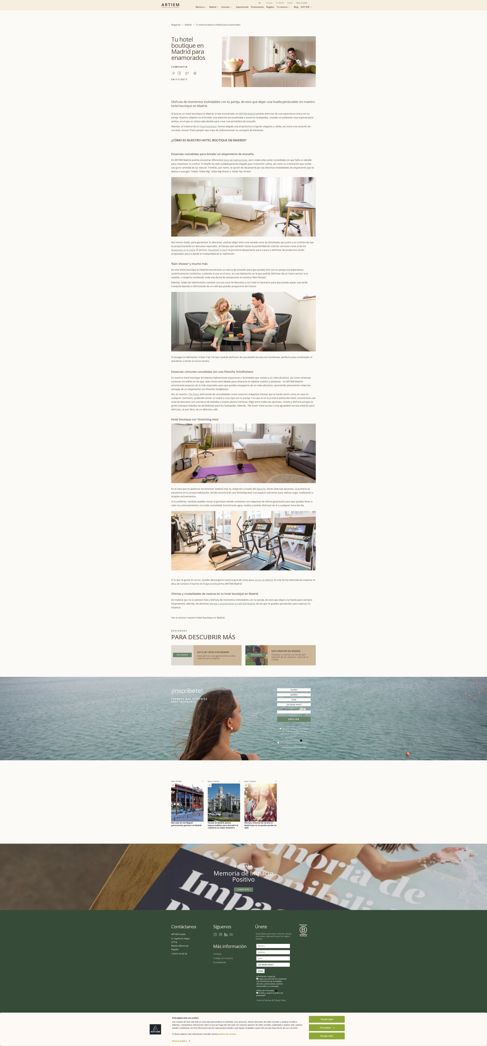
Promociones (257, 7)
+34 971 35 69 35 (179, 953)
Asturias (225, 7)
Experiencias (242, 7)
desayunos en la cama (183, 249)
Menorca (200, 7)
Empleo (290, 3)
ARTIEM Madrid (247, 113)
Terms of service (288, 747)
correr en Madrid (263, 579)
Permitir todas (327, 1019)
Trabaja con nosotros (223, 958)
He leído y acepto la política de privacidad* (294, 743)
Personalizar (325, 1027)
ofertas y (214, 603)
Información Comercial (266, 976)
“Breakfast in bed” (217, 249)
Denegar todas (326, 1036)
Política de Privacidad (266, 990)
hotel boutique (208, 126)
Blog (296, 7)
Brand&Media (219, 962)
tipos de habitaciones (235, 159)
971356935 (280, 3)
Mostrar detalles (179, 1041)
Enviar (293, 719)
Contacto (269, 3)
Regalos (270, 7)
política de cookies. (227, 1034)
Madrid (213, 7)
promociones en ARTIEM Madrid (237, 603)
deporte (261, 488)
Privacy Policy (301, 747)
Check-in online (301, 3)
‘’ (194, 394)
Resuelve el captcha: (290, 709)
